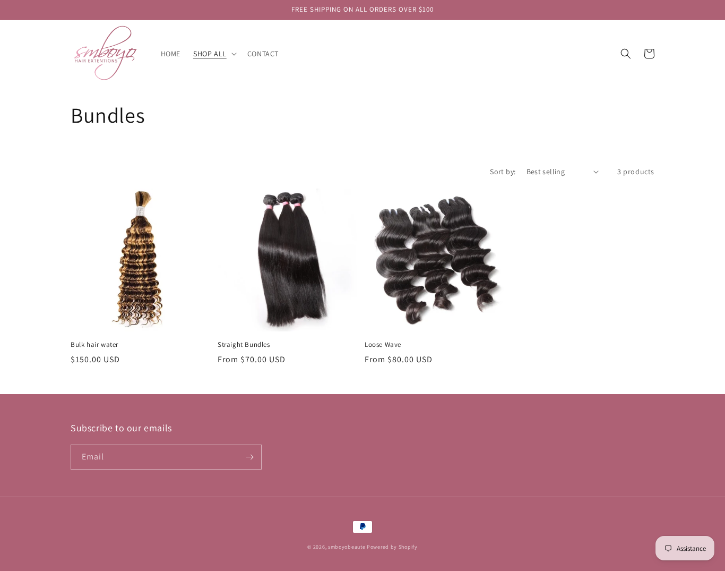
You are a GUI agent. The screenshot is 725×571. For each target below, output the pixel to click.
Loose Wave (383, 344)
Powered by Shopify (392, 546)
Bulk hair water (94, 344)
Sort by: (502, 171)
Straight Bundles (244, 344)
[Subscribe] (249, 457)
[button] (214, 53)
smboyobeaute (346, 546)
